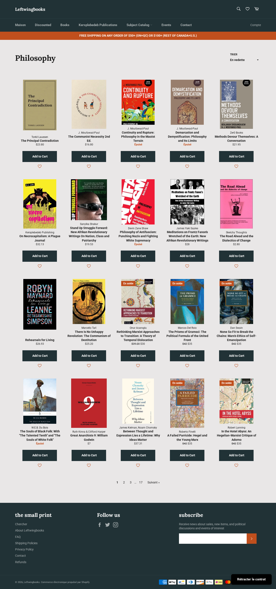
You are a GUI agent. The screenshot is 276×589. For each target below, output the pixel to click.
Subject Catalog (138, 25)
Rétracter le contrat (251, 579)
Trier (233, 54)
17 (141, 482)
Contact (186, 25)
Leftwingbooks (30, 9)
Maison (20, 25)
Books (64, 25)
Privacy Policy (24, 549)
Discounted (43, 25)
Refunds (20, 562)
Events (166, 25)
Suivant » (153, 482)
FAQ (18, 537)
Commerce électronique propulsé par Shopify (65, 582)
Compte (255, 25)
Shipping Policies (26, 543)
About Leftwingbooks (29, 530)
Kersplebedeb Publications (98, 25)
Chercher (21, 524)
